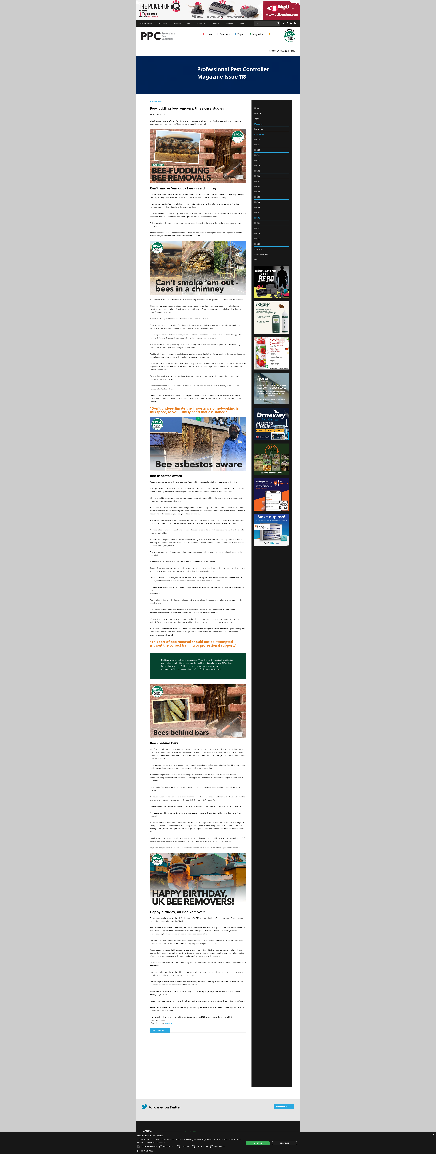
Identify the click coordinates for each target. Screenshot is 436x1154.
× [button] (433, 1134)
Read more (161, 1143)
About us (229, 23)
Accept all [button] (258, 1143)
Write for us (163, 23)
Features (225, 34)
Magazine (258, 34)
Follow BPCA (281, 1106)
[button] (189, 1150)
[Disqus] (198, 1064)
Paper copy (201, 23)
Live (273, 34)
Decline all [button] (284, 1143)
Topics (241, 34)
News (209, 34)
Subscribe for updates (182, 23)
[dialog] (218, 1143)
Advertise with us (145, 23)
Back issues (216, 23)
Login (242, 23)
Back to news (158, 1030)
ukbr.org (168, 1023)
